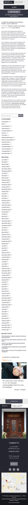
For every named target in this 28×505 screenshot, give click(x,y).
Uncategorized (6, 151)
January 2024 (5, 203)
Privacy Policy (13, 498)
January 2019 (5, 295)
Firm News (4, 135)
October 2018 (5, 302)
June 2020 (4, 264)
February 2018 (5, 320)
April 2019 (4, 289)
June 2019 (4, 284)
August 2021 (5, 243)
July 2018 (4, 309)
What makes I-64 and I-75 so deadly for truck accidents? (14, 351)
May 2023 (4, 216)
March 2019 (5, 291)
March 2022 (5, 232)
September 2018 (6, 304)
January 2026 (5, 166)
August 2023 (5, 212)
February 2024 (5, 200)
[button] (14, 7)
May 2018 (4, 314)
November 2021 (6, 237)
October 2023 (5, 207)
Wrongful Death (6, 153)
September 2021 (6, 241)
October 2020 (5, 257)
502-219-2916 (14, 12)
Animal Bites (5, 121)
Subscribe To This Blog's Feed (11, 357)
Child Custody (5, 128)
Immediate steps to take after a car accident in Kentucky (14, 347)
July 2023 (4, 214)
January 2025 (5, 182)
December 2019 (6, 271)
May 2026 (4, 162)
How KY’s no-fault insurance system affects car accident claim (13, 343)
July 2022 (4, 227)
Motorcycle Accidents (7, 140)
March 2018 (5, 318)
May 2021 (4, 248)
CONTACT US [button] (13, 401)
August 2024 (5, 191)
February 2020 (5, 268)
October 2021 (5, 239)
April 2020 (4, 266)
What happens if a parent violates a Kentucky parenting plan (14, 336)
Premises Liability (6, 146)
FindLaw (16, 500)
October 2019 (5, 275)
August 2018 (5, 307)
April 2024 (4, 198)
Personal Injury (5, 144)
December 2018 (6, 298)
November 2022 (6, 223)
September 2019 (6, 277)
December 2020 (6, 255)
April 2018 (4, 316)
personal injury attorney (18, 103)
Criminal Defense (6, 130)
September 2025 (6, 171)
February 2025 (5, 180)
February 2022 (5, 234)
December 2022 (6, 221)
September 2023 (6, 209)
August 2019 (5, 280)
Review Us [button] (14, 464)
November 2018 (6, 300)
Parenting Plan (5, 142)
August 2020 (5, 259)
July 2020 (4, 261)
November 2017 (6, 327)
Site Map (8, 498)
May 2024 (4, 196)
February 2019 (5, 293)
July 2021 (4, 246)
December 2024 (6, 184)
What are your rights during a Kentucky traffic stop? (14, 340)
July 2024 (4, 193)
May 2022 (4, 230)
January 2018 (5, 323)
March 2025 (5, 178)
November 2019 (6, 273)
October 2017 (5, 329)
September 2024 (6, 189)
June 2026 (4, 159)
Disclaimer (4, 498)
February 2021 (5, 252)
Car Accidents (16, 27)
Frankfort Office (14, 451)
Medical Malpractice (7, 137)
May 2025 (4, 175)
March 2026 (5, 164)
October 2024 (5, 187)
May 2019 (4, 286)
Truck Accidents (6, 149)
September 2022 (6, 225)
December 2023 (6, 205)
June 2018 (4, 311)
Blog (3, 124)
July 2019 (4, 282)
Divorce (4, 133)
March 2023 (5, 218)
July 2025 (4, 173)
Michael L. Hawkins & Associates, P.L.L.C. (13, 495)
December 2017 (6, 325)
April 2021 (4, 250)
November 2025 (6, 169)
